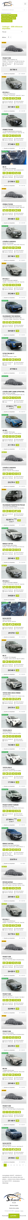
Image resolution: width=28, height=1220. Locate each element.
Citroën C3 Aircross (7, 21)
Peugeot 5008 (5, 15)
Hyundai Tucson (6, 18)
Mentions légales (14, 1205)
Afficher (4, 37)
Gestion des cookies (14, 1208)
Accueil (14, 1202)
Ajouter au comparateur (9, 73)
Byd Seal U (13, 15)
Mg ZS (13, 18)
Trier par (4, 32)
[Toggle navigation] (25, 3)
